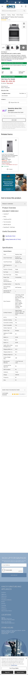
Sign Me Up (14, 575)
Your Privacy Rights (13, 668)
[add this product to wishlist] (24, 27)
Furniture (3, 592)
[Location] (21, 6)
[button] (2, 6)
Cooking (9, 14)
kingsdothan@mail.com (9, 622)
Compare (10, 169)
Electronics (3, 598)
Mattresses (4, 596)
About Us (3, 607)
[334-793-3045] (25, 6)
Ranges (13, 14)
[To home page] (10, 6)
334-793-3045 (8, 621)
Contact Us (4, 609)
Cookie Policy (14, 665)
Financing (3, 605)
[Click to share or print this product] (24, 23)
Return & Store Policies (6, 610)
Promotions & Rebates (6, 599)
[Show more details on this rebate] (25, 63)
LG (7, 86)
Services (3, 603)
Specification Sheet (10, 236)
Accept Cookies (20, 672)
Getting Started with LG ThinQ (13, 239)
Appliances (3, 14)
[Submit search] (24, 11)
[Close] (26, 658)
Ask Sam (14, 120)
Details (23, 76)
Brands (3, 601)
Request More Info (15, 102)
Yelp (17, 2)
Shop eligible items (6, 68)
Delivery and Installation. (15, 1)
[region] (14, 665)
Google (22, 2)
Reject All (7, 672)
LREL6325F (7, 87)
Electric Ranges (20, 14)
